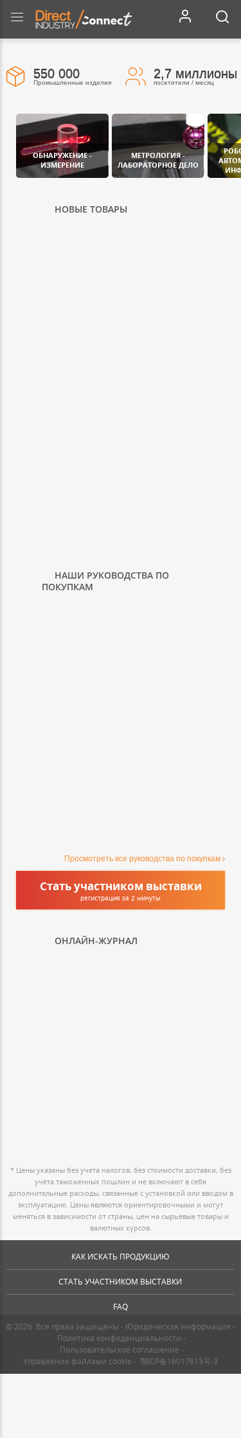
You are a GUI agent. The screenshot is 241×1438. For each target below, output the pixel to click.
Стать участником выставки (120, 1281)
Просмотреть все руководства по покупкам (142, 858)
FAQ (120, 1306)
